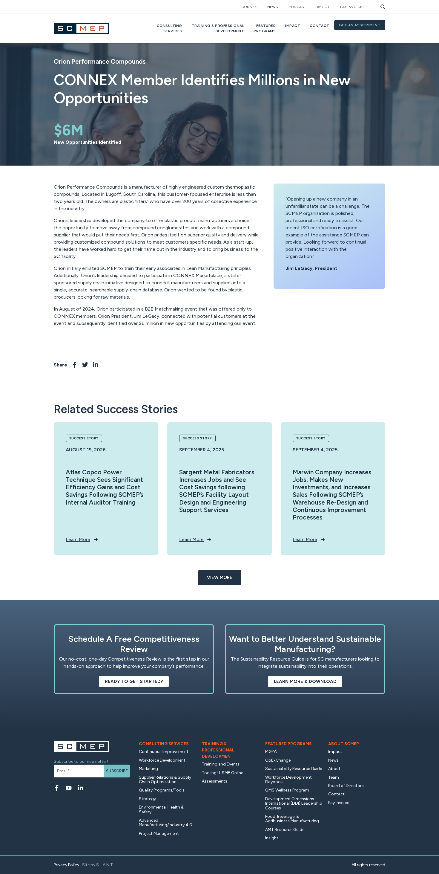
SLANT (105, 864)
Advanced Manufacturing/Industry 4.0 (165, 822)
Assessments (214, 781)
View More (219, 577)
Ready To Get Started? (134, 681)
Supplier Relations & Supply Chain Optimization (165, 779)
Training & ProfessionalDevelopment (218, 28)
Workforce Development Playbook (288, 779)
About (323, 7)
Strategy (147, 798)
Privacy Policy (66, 864)
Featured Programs (288, 743)
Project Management (159, 833)
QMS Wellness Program (287, 790)
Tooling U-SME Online (222, 772)
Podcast (297, 7)
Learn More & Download (305, 681)
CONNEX (249, 7)
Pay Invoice (351, 7)
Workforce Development (162, 760)
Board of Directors (346, 785)
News (272, 7)
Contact (319, 26)
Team (333, 777)
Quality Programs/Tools (162, 790)
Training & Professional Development (218, 750)
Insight (271, 838)
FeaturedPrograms (265, 28)
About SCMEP (343, 743)
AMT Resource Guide (284, 829)
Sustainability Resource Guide (293, 768)
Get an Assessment (360, 25)
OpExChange (278, 760)
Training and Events (221, 764)
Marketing (148, 768)
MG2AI (271, 751)
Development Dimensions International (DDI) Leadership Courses (293, 803)
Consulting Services (164, 743)
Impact (292, 26)
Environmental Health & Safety (161, 809)
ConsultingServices (169, 28)
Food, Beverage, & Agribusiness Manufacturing (292, 818)
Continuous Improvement (163, 751)
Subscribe (117, 771)
